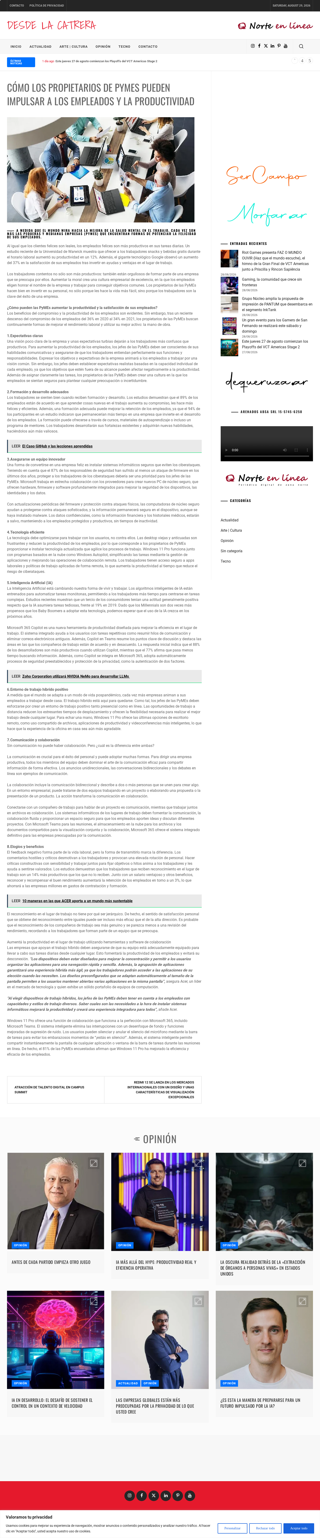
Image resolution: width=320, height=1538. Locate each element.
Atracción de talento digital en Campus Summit (49, 1089)
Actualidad (41, 46)
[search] (301, 47)
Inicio (16, 46)
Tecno (124, 46)
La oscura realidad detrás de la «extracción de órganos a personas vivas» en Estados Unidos (262, 1268)
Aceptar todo (298, 1528)
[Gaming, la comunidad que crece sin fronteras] (229, 286)
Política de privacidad (47, 5)
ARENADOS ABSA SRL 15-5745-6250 (271, 411)
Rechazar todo (265, 1528)
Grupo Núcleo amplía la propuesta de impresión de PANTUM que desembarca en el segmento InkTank (277, 304)
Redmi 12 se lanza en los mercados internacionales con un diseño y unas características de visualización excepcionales (160, 1089)
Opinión (103, 46)
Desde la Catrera (51, 25)
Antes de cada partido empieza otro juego (51, 1262)
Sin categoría (231, 551)
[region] (160, 1524)
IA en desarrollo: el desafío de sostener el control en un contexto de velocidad (52, 1403)
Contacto (17, 5)
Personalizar (232, 1528)
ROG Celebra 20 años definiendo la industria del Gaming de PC (98, 61)
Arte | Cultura (74, 46)
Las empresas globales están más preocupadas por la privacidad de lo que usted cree (155, 1406)
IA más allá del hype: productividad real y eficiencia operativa (156, 1265)
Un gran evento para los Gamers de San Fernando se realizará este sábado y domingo (274, 326)
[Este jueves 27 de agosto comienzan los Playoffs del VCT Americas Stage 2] (229, 348)
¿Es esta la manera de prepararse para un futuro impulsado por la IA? (260, 1403)
